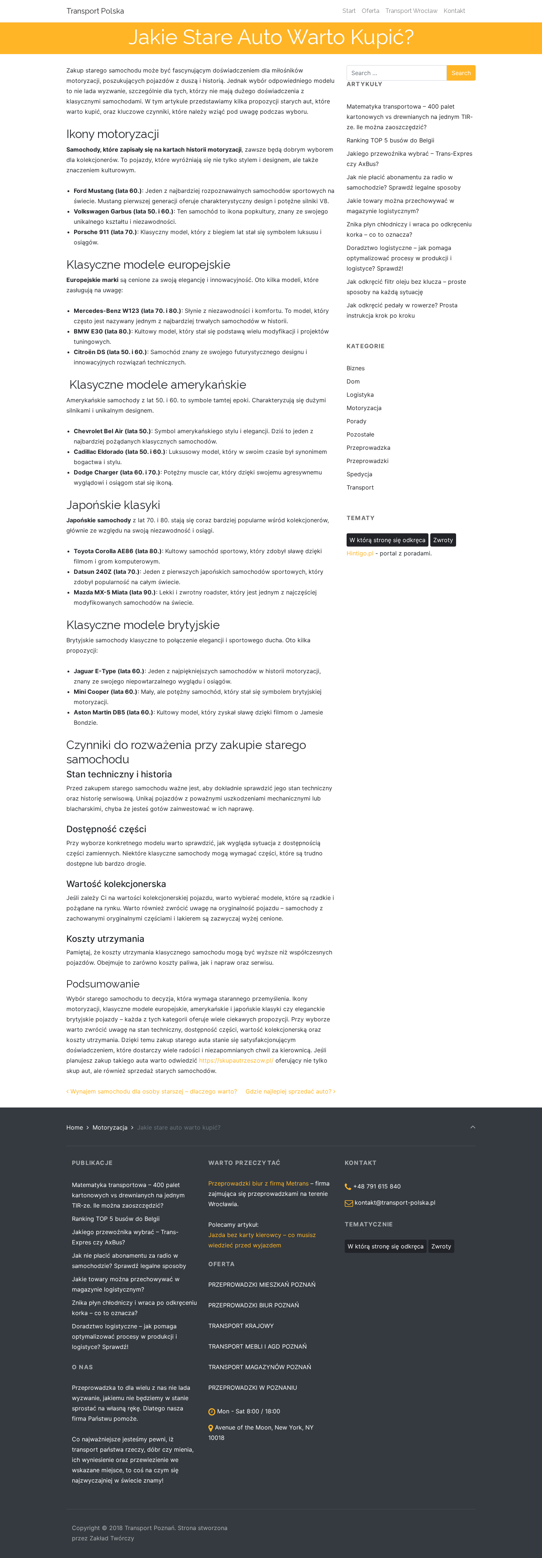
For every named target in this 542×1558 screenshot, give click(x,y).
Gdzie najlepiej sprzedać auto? (289, 1091)
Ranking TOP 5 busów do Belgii (390, 140)
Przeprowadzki (368, 460)
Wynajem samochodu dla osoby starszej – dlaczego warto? (153, 1091)
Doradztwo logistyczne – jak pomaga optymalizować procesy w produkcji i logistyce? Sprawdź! (399, 258)
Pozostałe (360, 434)
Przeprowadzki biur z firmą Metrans (258, 1183)
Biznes (356, 368)
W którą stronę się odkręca (387, 540)
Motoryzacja (364, 407)
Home (74, 1127)
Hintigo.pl (360, 553)
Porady (356, 421)
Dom (353, 381)
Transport (360, 487)
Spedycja (359, 474)
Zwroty (443, 540)
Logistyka (360, 394)
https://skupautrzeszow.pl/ (236, 1060)
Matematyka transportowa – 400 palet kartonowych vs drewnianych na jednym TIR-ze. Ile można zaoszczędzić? (410, 117)
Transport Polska (95, 11)
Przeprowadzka (368, 447)
